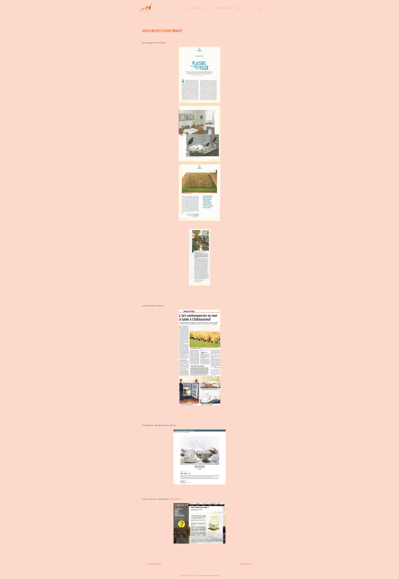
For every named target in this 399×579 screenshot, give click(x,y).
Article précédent (153, 564)
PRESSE (238, 8)
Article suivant (246, 564)
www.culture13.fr (175, 499)
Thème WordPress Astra (212, 575)
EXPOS (205, 8)
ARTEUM (196, 8)
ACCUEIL (186, 8)
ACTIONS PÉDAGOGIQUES (222, 8)
